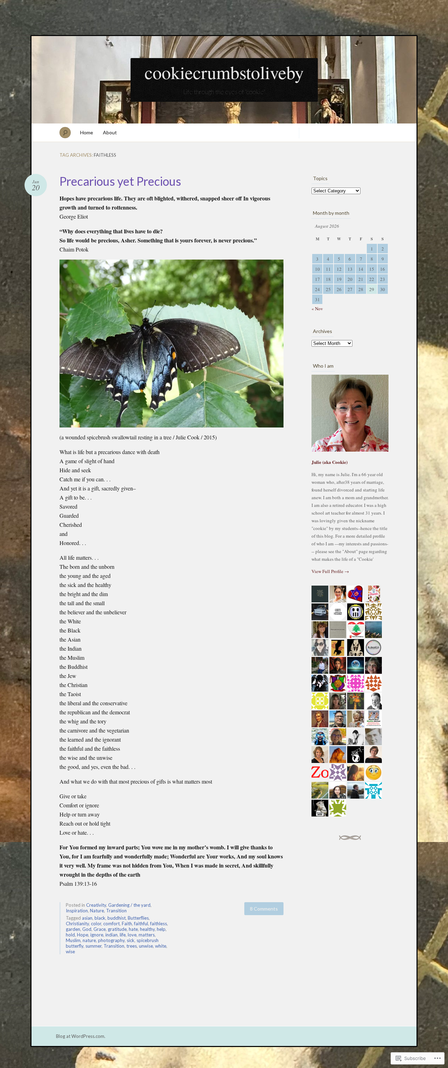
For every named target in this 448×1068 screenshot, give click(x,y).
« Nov (317, 308)
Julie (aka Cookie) (330, 462)
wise (70, 951)
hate (133, 929)
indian (111, 935)
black (99, 918)
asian (87, 918)
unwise (146, 946)
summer (93, 946)
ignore (96, 935)
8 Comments (264, 909)
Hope (82, 935)
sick (130, 940)
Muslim (73, 940)
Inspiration (77, 910)
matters (147, 935)
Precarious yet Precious (120, 181)
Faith (127, 923)
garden (73, 929)
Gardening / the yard (129, 905)
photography (111, 940)
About (110, 132)
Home (86, 132)
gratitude (117, 929)
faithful (141, 923)
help (161, 929)
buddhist (116, 918)
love (132, 935)
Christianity (77, 923)
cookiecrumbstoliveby (224, 72)
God (86, 929)
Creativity (96, 905)
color (96, 923)
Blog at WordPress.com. (80, 1036)
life (123, 935)
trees (131, 946)
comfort (111, 923)
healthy (147, 929)
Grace (99, 929)
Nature (97, 910)
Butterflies (138, 918)
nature (89, 940)
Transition (116, 910)
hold (70, 935)
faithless (158, 923)
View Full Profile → (330, 571)
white (160, 946)
